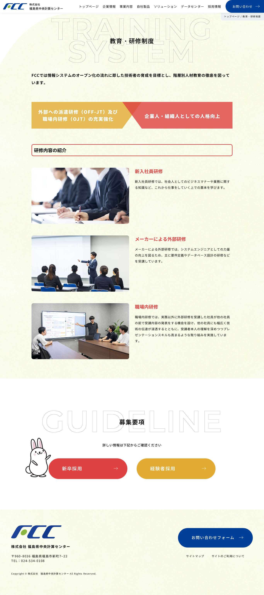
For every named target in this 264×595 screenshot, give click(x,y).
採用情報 (214, 6)
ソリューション (165, 6)
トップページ (89, 6)
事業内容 (126, 6)
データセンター (192, 6)
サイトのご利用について (228, 556)
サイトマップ (195, 556)
